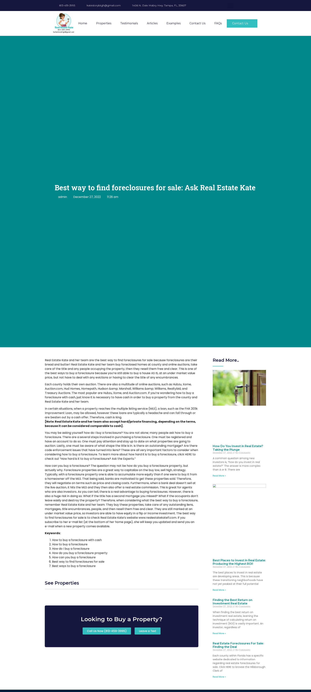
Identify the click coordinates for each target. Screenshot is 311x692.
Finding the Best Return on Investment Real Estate (232, 601)
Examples (173, 23)
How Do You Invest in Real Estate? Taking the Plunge (238, 447)
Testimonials (129, 23)
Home (82, 23)
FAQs (218, 23)
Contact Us (197, 23)
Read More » (219, 475)
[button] (230, 5)
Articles (152, 23)
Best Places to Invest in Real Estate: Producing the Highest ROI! (239, 562)
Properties (103, 23)
